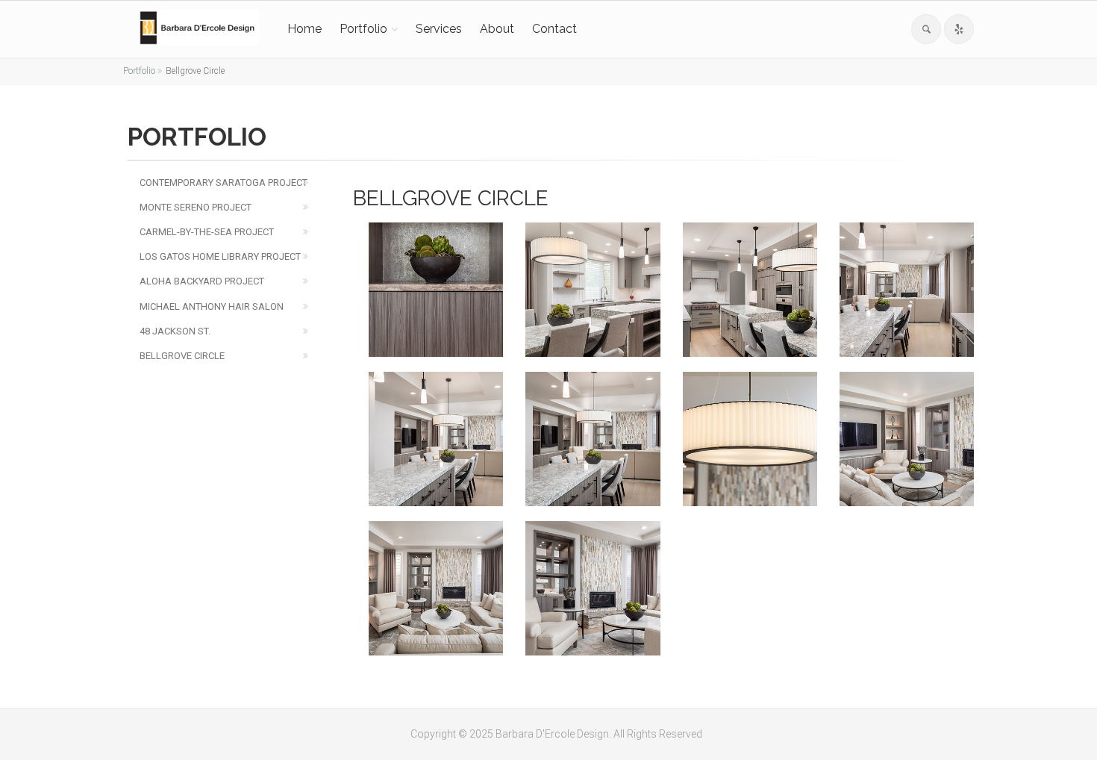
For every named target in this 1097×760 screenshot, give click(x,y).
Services (439, 29)
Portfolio (363, 29)
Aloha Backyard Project (202, 281)
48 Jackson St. (175, 331)
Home (304, 29)
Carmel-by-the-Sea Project (207, 231)
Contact (554, 29)
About (497, 29)
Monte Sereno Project (195, 207)
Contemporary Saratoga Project (223, 182)
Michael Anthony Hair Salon (212, 306)
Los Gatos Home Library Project (220, 256)
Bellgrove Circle (182, 355)
